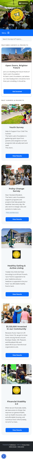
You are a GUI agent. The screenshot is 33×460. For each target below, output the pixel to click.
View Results (17, 156)
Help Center (21, 447)
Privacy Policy (25, 445)
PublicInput (12, 445)
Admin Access (12, 447)
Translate (24, 3)
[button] (4, 456)
